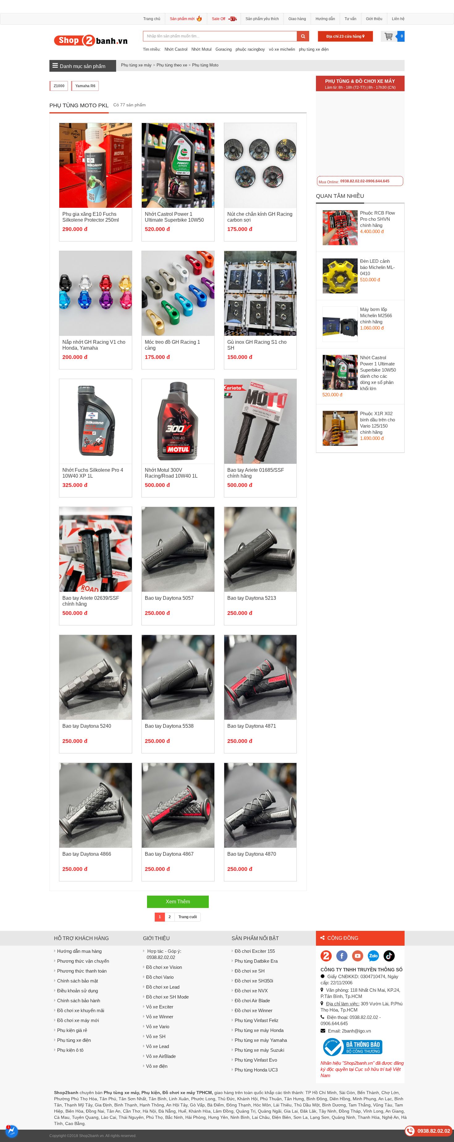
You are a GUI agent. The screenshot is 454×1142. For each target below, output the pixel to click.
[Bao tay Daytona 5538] (178, 677)
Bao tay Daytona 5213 (251, 598)
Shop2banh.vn (91, 1136)
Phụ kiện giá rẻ (72, 1030)
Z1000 (59, 86)
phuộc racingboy (250, 49)
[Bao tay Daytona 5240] (95, 677)
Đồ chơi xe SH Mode (167, 996)
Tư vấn (350, 19)
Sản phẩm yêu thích (262, 19)
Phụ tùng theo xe (172, 65)
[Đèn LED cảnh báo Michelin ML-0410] (340, 277)
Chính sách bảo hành (78, 1000)
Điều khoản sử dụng (77, 990)
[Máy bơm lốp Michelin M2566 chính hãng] (340, 325)
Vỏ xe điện (156, 1066)
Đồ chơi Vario (160, 977)
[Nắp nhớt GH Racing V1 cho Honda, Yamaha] (95, 293)
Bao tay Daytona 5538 (169, 726)
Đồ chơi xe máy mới (78, 1020)
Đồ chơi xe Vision (164, 967)
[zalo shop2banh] (373, 955)
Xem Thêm (178, 901)
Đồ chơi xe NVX (251, 990)
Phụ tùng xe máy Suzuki (259, 1050)
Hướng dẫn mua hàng (79, 951)
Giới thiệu (374, 19)
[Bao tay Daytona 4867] (178, 805)
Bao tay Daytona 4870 (251, 854)
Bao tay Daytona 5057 (169, 598)
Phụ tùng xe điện (74, 1040)
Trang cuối (188, 917)
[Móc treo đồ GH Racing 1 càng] (178, 293)
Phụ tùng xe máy (136, 65)
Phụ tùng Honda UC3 (256, 1069)
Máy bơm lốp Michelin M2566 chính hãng (376, 315)
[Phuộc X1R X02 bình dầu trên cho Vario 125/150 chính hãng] (340, 430)
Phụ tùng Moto (205, 65)
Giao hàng (297, 19)
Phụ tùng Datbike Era (256, 961)
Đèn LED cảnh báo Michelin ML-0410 (377, 267)
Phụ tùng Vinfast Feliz (257, 1020)
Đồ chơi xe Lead (162, 987)
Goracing (224, 49)
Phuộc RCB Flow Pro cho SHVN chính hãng (377, 219)
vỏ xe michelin (282, 49)
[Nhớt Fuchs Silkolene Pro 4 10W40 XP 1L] (95, 421)
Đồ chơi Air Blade (252, 1000)
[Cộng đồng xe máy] (326, 955)
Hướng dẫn (325, 19)
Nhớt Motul (201, 49)
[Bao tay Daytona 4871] (260, 677)
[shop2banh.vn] (357, 955)
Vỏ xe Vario (157, 1026)
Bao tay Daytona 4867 (169, 854)
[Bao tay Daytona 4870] (260, 805)
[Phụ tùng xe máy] (91, 40)
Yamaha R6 (85, 86)
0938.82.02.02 (161, 957)
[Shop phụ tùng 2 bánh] (341, 955)
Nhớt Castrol (176, 49)
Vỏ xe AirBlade (161, 1056)
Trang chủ (151, 19)
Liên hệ (398, 19)
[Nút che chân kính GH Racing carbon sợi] (260, 165)
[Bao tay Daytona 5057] (178, 549)
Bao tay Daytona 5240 (86, 726)
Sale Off (218, 19)
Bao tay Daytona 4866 (86, 854)
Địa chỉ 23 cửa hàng (344, 36)
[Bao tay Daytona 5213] (260, 549)
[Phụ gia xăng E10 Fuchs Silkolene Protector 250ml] (95, 165)
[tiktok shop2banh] (389, 955)
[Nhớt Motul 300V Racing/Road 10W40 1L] (178, 421)
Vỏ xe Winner (159, 1016)
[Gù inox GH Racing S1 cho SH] (260, 293)
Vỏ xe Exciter (159, 1006)
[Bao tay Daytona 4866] (95, 805)
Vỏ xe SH (156, 1036)
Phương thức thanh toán (82, 971)
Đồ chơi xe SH (250, 971)
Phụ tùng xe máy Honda (259, 1030)
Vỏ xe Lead (157, 1046)
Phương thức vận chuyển (83, 961)
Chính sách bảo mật (77, 980)
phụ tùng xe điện (314, 49)
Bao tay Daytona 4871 (251, 726)
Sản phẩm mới (182, 19)
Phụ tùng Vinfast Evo (256, 1060)
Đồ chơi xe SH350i (254, 980)
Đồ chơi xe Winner (253, 1010)
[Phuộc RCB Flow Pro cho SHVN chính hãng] (340, 229)
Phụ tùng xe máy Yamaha (261, 1040)
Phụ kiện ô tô (70, 1050)
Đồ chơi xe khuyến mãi (80, 1010)
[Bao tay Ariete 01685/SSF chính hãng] (260, 421)
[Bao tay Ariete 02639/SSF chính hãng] (95, 549)
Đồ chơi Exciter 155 (255, 951)
